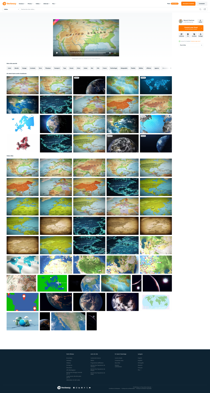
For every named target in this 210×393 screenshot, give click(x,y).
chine (78, 68)
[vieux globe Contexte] (21, 283)
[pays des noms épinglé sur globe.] (56, 265)
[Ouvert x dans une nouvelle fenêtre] (87, 387)
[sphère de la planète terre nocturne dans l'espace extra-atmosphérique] (157, 283)
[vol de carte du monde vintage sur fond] (56, 226)
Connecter (202, 3)
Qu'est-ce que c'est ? (195, 41)
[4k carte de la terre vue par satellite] (123, 124)
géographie (124, 68)
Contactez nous (119, 360)
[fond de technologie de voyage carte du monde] (56, 105)
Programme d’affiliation (97, 363)
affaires (149, 68)
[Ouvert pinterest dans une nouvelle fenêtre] (82, 387)
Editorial (45, 3)
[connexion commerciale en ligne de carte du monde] (156, 85)
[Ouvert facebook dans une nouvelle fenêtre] (74, 387)
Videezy (68, 363)
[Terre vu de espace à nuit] (45, 321)
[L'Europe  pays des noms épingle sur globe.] (156, 265)
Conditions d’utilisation (114, 388)
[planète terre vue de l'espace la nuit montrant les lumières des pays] (56, 302)
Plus (53, 3)
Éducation (69, 367)
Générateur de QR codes (73, 380)
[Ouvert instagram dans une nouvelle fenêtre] (76, 387)
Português (141, 363)
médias (141, 68)
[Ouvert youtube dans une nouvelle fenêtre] (89, 387)
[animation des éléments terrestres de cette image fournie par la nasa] (123, 143)
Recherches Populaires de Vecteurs (98, 365)
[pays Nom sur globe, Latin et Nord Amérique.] (89, 265)
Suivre (200, 22)
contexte (32, 68)
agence (157, 68)
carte (9, 68)
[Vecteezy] (9, 3)
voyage (24, 68)
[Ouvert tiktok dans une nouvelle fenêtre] (84, 387)
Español (140, 360)
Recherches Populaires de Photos (98, 369)
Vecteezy (68, 360)
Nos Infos (117, 363)
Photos (30, 3)
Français (140, 367)
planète (133, 68)
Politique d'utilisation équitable (143, 388)
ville (98, 68)
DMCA (92, 360)
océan (85, 68)
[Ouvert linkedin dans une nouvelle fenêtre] (79, 387)
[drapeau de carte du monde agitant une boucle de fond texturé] (123, 85)
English (140, 358)
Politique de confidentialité (128, 388)
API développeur (71, 370)
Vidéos (38, 3)
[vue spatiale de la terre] (89, 85)
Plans (168, 3)
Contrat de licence (96, 358)
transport (57, 68)
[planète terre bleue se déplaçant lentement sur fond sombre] (156, 143)
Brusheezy (69, 358)
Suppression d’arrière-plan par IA (73, 376)
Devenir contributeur (118, 365)
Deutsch (140, 365)
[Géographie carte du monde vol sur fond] (56, 85)
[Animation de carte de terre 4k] (23, 105)
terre (40, 68)
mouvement (165, 68)
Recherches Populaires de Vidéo (98, 373)
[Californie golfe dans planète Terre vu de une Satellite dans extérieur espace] (68, 321)
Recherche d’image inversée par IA (74, 373)
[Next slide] (169, 68)
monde (17, 68)
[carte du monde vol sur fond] (23, 85)
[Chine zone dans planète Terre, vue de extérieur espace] (84, 283)
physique (48, 68)
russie (71, 68)
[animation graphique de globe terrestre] (156, 124)
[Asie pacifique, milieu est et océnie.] (156, 245)
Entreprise (69, 365)
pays (64, 68)
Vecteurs (21, 3)
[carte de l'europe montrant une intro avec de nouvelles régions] (23, 124)
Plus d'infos (183, 45)
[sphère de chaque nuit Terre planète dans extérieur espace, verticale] (136, 283)
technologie (113, 68)
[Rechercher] (200, 9)
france (105, 68)
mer (92, 68)
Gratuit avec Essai (191, 28)
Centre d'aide (118, 358)
